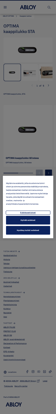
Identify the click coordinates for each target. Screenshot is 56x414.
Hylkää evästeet (28, 220)
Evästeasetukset (28, 212)
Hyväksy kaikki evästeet (28, 230)
